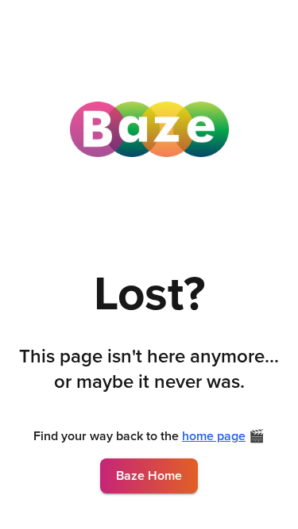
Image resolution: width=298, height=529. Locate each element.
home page (214, 436)
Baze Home (149, 476)
